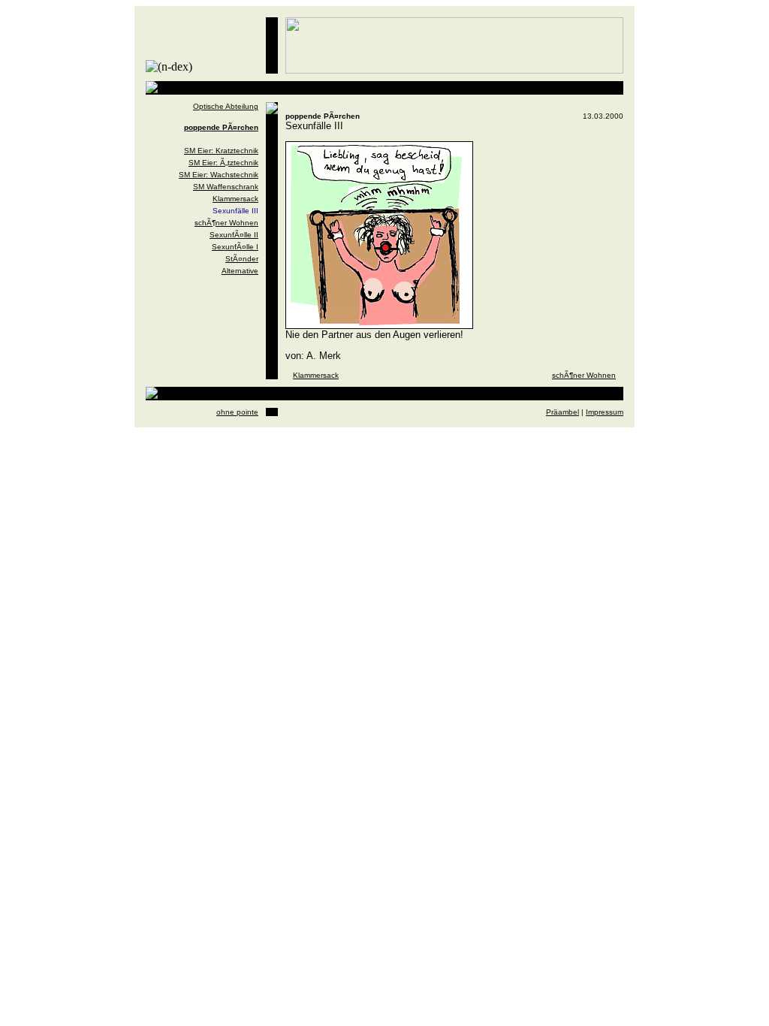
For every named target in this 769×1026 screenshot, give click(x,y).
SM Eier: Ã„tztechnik (223, 162)
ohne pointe (237, 412)
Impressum (604, 412)
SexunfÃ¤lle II (234, 235)
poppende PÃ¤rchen (221, 127)
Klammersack (235, 199)
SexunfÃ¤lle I (235, 247)
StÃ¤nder (241, 259)
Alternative (240, 271)
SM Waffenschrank (225, 187)
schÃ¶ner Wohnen (226, 223)
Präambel (562, 412)
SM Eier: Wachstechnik (218, 174)
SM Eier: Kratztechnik (221, 150)
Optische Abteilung (225, 106)
